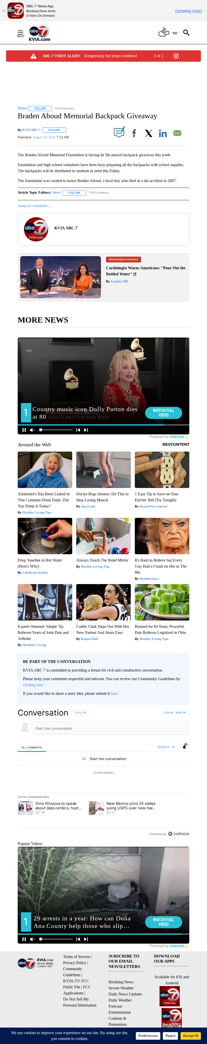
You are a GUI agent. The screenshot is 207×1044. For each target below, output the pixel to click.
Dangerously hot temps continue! (110, 56)
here (114, 693)
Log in (168, 712)
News (56, 192)
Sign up (181, 712)
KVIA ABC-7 (31, 130)
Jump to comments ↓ (34, 206)
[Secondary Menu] (24, 33)
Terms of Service (76, 956)
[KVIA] (45, 32)
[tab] (32, 747)
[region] (103, 773)
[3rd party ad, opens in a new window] (60, 297)
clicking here (33, 685)
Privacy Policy (74, 963)
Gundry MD (119, 281)
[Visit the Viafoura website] (178, 834)
